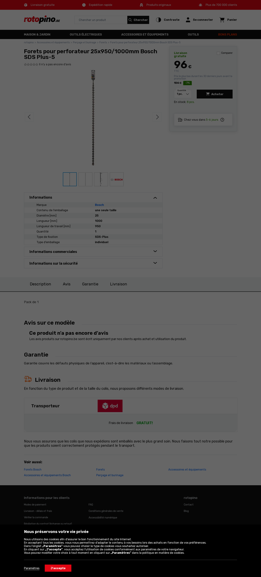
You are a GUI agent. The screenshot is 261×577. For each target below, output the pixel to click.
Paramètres (31, 568)
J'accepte (58, 568)
